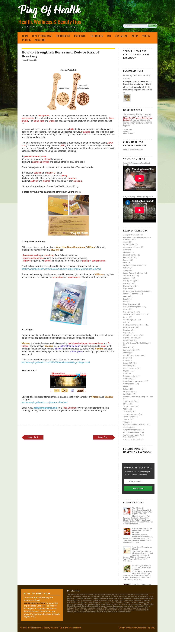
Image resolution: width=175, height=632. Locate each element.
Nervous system (130, 376)
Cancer (126, 271)
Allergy (126, 242)
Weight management (132, 430)
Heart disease (129, 328)
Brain (125, 263)
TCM (125, 409)
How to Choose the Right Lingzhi (136, 343)
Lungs (125, 361)
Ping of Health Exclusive (133, 150)
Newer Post (33, 437)
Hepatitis (127, 333)
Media (135, 36)
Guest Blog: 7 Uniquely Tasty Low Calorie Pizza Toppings (141, 568)
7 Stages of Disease (131, 235)
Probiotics (127, 394)
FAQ (109, 36)
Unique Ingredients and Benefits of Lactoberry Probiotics (142, 531)
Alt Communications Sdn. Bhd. (141, 628)
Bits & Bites (128, 258)
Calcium (126, 268)
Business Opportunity (132, 265)
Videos (146, 36)
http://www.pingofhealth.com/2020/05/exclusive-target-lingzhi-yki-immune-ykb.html (61, 269)
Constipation (128, 281)
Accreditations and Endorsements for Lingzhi (137, 238)
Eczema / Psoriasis (130, 294)
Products (79, 36)
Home (25, 36)
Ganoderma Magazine (132, 307)
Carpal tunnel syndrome (133, 273)
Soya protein (128, 401)
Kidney (126, 353)
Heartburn (127, 330)
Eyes (125, 299)
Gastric (126, 309)
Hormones (127, 341)
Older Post (102, 437)
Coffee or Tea (129, 276)
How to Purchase (42, 36)
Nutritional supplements (133, 381)
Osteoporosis (129, 384)
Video (125, 422)
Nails (125, 374)
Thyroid (126, 420)
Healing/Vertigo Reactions (134, 325)
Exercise (126, 296)
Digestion (127, 289)
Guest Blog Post (129, 320)
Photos (26, 39)
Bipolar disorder (130, 255)
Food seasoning (130, 304)
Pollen (126, 389)
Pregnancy (127, 392)
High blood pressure (131, 335)
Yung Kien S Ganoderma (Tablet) (142, 548)
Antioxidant (128, 245)
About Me (40, 39)
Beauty (126, 252)
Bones (126, 260)
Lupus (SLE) (128, 363)
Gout (125, 317)
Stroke (126, 404)
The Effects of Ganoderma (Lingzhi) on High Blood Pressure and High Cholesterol (142, 511)
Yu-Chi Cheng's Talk (131, 440)
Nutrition (127, 379)
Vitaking (126, 427)
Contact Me (121, 36)
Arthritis (126, 250)
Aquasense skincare (131, 247)
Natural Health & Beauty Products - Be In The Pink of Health (54, 628)
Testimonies (96, 36)
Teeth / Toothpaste (131, 414)
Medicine (127, 366)
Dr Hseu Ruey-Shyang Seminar (135, 291)
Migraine (127, 371)
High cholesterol (130, 338)
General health (129, 312)
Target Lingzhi (129, 407)
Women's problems (131, 432)
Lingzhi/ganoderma (131, 355)
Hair (125, 322)
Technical (127, 412)
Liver (125, 358)
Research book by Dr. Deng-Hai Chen (138, 397)
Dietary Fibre (128, 286)
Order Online (63, 36)
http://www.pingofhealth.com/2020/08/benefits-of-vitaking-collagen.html (56, 362)
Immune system (130, 350)
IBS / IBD (127, 348)
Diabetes (127, 284)
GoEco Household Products (134, 315)
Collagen (127, 278)
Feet (125, 302)
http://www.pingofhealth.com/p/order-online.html (45, 402)
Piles (125, 387)
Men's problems (130, 368)
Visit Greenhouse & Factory (134, 425)
